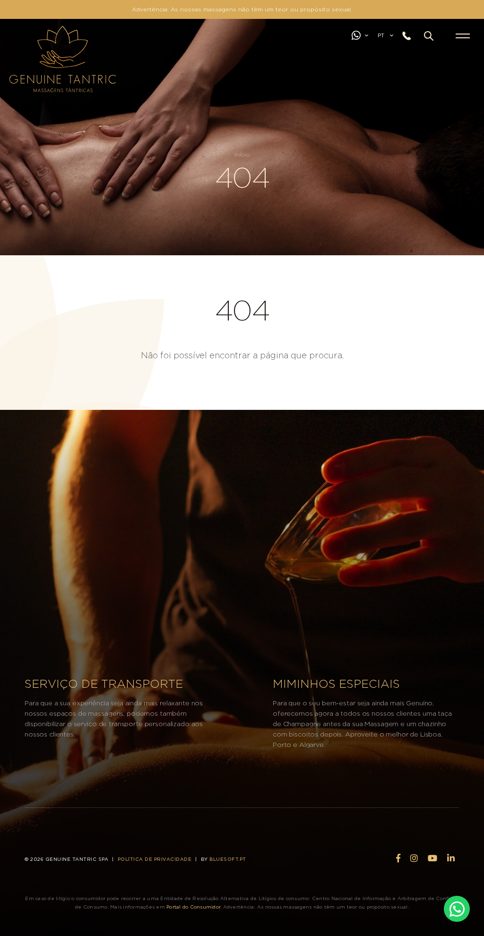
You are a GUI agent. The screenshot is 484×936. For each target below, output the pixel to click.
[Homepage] (20, 40)
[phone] (410, 36)
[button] (428, 36)
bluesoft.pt (227, 859)
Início (242, 154)
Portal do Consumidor (193, 907)
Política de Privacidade (155, 859)
